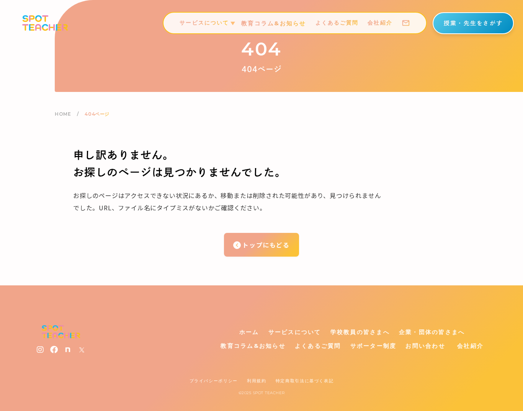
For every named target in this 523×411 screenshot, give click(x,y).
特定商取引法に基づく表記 (305, 380)
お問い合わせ (425, 345)
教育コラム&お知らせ (273, 23)
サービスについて (294, 332)
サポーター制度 (373, 345)
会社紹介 (380, 22)
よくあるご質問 (337, 22)
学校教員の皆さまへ (360, 332)
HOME (63, 114)
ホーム (249, 332)
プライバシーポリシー (214, 380)
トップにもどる (265, 244)
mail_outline (406, 23)
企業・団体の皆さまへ (432, 332)
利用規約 (256, 380)
